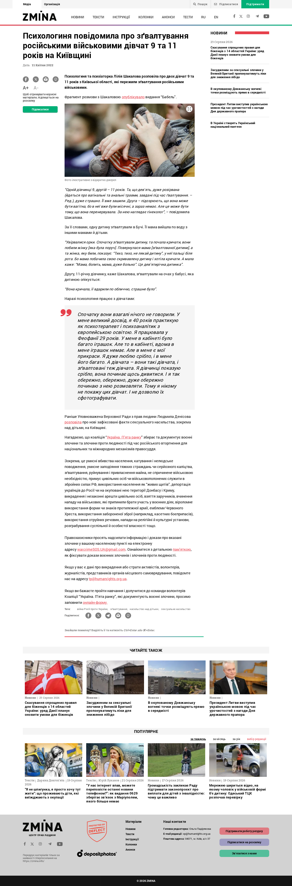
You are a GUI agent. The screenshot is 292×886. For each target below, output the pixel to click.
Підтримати (255, 4)
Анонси (168, 17)
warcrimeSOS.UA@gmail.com (101, 549)
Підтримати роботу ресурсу (244, 831)
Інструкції (121, 17)
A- (36, 87)
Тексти (98, 17)
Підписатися (228, 4)
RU (203, 17)
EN (216, 17)
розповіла (73, 422)
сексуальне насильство (175, 609)
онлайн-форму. (95, 602)
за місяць (219, 739)
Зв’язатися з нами (244, 853)
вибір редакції (256, 739)
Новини (77, 17)
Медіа (27, 4)
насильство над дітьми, (144, 609)
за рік (236, 739)
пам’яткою (182, 549)
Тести (188, 17)
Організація (52, 4)
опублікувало (133, 96)
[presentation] (30, 759)
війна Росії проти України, (92, 609)
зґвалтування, (119, 609)
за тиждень (198, 739)
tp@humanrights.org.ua (108, 578)
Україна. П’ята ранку (124, 437)
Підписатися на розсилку (244, 842)
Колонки (145, 17)
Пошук (203, 4)
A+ (26, 87)
